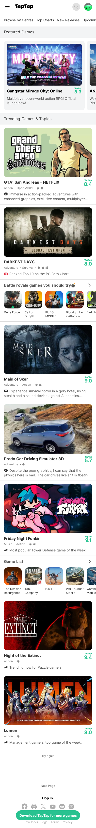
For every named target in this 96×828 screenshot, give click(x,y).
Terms (55, 822)
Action (8, 188)
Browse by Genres (18, 20)
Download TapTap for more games (48, 815)
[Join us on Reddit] (62, 807)
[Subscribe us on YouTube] (53, 807)
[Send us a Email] (71, 807)
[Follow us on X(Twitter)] (43, 806)
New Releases (68, 20)
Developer (30, 822)
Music (8, 544)
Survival (27, 267)
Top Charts (45, 20)
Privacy (67, 822)
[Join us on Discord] (34, 807)
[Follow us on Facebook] (25, 806)
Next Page (48, 786)
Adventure (11, 267)
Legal (44, 822)
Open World (24, 188)
